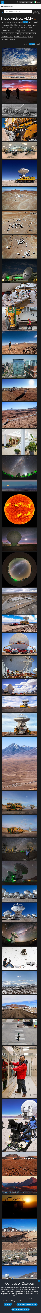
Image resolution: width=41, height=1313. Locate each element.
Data (37, 44)
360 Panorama (17, 22)
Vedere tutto (6, 22)
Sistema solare (7, 36)
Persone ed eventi (8, 33)
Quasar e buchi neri (29, 33)
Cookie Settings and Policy (20, 1309)
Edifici (18, 33)
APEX (30, 22)
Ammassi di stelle (20, 36)
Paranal (31, 31)
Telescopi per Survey (9, 39)
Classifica (32, 44)
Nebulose (23, 31)
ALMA (25, 22)
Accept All (8, 1304)
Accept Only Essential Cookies (27, 1304)
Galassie (13, 28)
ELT (13, 25)
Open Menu (8, 6)
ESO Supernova (21, 25)
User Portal (29, 2)
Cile (35, 22)
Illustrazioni (6, 31)
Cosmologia (6, 25)
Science (22, 2)
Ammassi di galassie (25, 28)
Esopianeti (32, 25)
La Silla (15, 31)
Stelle (30, 36)
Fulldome (5, 28)
